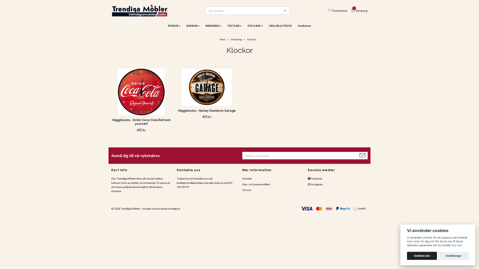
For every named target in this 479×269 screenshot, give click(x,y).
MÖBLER (173, 28)
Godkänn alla (422, 255)
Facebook (316, 181)
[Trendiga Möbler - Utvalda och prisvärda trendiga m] (145, 11)
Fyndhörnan (304, 28)
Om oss (246, 192)
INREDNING (212, 28)
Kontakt (247, 181)
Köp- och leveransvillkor (256, 186)
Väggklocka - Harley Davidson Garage (207, 113)
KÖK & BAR (254, 28)
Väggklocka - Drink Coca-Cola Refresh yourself (141, 124)
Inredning (236, 42)
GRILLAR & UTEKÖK (280, 28)
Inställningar (454, 255)
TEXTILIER (233, 28)
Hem (222, 42)
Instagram (316, 186)
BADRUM (192, 28)
